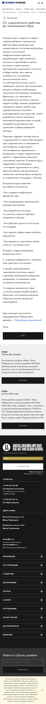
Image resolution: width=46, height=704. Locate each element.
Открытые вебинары (23, 12)
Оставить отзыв (23, 466)
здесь (36, 685)
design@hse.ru (8, 539)
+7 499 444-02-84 (10, 485)
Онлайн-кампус (29, 9)
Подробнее (23, 380)
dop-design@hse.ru (10, 544)
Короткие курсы (12, 18)
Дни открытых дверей (9, 12)
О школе (33, 12)
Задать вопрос (40, 9)
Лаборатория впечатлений (27, 320)
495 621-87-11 (10, 499)
